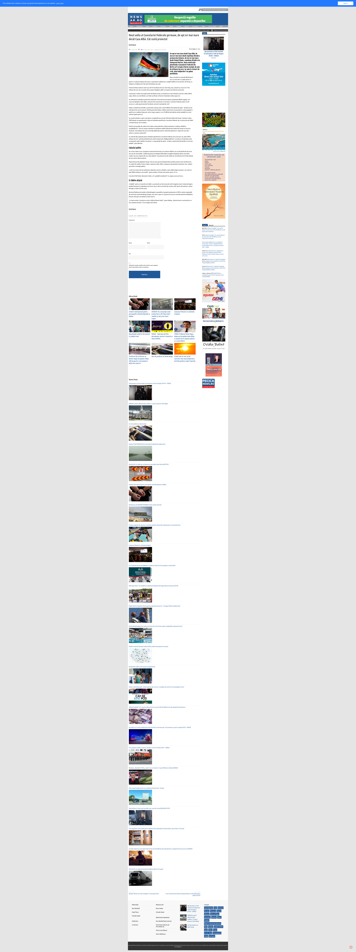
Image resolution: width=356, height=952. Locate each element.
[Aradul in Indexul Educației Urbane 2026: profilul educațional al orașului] (140, 655)
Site (130, 253)
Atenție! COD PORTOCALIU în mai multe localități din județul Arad (205, 30)
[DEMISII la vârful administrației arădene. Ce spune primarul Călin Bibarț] (140, 412)
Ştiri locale (139, 26)
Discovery (213, 911)
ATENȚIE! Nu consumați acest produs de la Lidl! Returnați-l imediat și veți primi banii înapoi (161, 315)
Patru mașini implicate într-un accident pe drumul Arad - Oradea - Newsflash (212, 242)
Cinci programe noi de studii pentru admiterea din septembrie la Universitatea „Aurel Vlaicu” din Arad (156, 828)
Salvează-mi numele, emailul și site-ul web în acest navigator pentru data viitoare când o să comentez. (143, 266)
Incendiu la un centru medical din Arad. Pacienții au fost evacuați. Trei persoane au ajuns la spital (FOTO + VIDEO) (160, 727)
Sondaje (179, 26)
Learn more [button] (60, 3)
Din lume (163, 26)
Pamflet (207, 920)
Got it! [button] (346, 3)
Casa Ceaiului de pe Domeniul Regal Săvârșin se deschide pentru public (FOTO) (183, 894)
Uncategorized (217, 933)
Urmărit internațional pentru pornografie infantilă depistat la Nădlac (139, 314)
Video (203, 26)
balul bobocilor (209, 908)
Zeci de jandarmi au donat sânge (180, 30)
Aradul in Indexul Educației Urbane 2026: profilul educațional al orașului (148, 646)
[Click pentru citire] (138, 30)
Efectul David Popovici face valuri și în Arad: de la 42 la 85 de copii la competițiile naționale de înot (155, 626)
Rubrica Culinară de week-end (213, 923)
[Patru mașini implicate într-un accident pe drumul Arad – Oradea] (140, 797)
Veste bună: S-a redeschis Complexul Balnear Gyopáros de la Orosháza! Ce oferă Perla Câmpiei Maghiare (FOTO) (213, 260)
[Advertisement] (162, 288)
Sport (147, 26)
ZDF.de (175, 172)
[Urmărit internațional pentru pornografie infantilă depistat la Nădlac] (140, 493)
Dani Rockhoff (162, 49)
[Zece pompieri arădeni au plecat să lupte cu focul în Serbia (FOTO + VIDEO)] (140, 756)
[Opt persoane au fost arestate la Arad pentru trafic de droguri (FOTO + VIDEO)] (140, 392)
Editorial (207, 914)
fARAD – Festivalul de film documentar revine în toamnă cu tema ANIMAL (162, 336)
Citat (215, 908)
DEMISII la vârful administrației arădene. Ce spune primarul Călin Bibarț (154, 30)
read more (213, 57)
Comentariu (132, 220)
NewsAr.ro (179, 946)
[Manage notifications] (351, 947)
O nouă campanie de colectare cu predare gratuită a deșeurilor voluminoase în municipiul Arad (154, 525)
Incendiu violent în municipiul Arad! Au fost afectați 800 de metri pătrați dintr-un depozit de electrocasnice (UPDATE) (160, 849)
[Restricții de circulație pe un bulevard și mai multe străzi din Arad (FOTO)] (140, 473)
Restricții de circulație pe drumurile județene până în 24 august (146, 869)
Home (131, 26)
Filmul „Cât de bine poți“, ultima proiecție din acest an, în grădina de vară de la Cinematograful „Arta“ (156, 687)
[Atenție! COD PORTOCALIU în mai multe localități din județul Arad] (140, 453)
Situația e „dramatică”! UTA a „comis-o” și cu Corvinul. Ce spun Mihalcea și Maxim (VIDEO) (153, 768)
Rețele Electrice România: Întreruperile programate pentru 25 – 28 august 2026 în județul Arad (154, 606)
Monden (214, 917)
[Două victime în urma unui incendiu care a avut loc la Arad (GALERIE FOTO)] (140, 817)
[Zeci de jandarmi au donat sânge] (140, 433)
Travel (215, 930)
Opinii (171, 26)
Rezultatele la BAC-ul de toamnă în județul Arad (142, 666)
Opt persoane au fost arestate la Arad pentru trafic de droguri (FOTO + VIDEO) (150, 383)
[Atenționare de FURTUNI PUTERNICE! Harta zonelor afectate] (140, 514)
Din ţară (155, 26)
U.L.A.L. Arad (212, 26)
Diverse (187, 26)
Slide (148, 49)
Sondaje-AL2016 (218, 927)
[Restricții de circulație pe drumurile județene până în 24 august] (140, 878)
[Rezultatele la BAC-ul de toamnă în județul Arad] (140, 675)
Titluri (151, 49)
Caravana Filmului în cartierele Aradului (140, 545)
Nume (130, 243)
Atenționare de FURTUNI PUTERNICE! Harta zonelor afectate (145, 505)
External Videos (215, 914)
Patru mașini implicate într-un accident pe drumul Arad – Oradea (146, 788)
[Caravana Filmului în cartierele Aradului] (140, 554)
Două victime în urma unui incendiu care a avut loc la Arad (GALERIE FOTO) (149, 808)
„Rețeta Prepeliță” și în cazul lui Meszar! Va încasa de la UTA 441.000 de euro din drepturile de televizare (157, 707)
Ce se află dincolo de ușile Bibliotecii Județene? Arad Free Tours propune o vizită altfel (152, 565)
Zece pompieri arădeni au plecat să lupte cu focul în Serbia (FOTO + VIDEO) (149, 747)
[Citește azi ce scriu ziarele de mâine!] (136, 23)
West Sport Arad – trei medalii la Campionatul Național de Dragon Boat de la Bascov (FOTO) (153, 586)
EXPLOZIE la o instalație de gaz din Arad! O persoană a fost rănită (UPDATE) (213, 274)
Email (148, 243)
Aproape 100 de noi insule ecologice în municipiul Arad (144, 893)
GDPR (220, 26)
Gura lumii (195, 26)
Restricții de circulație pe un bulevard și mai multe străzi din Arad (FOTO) (149, 464)
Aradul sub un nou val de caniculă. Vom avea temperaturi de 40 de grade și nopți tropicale (184, 358)
